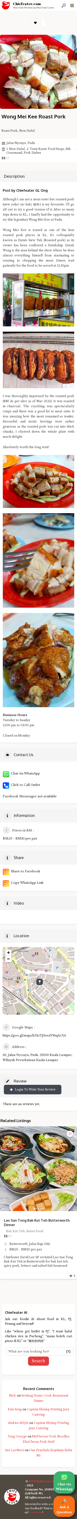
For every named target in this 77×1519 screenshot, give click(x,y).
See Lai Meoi (14, 1450)
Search (38, 1361)
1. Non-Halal (15, 149)
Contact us (36, 1512)
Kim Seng (15, 1409)
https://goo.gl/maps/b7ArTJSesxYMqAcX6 (34, 1035)
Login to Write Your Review (35, 1089)
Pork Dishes (32, 153)
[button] (5, 1169)
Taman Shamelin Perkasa (27, 1239)
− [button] (8, 959)
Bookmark (35, 23)
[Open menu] (72, 5)
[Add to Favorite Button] (70, 1134)
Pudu (31, 143)
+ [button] (8, 952)
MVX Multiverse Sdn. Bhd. (47, 1481)
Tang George (17, 1436)
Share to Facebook (24, 871)
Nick (12, 1395)
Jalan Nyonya (16, 143)
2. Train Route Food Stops (45, 149)
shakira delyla (18, 1423)
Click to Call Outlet (24, 785)
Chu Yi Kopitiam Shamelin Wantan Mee (36, 1220)
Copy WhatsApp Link (26, 883)
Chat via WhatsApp (24, 773)
